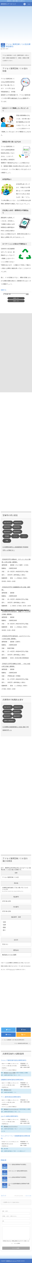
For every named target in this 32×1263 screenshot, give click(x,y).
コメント (12, 969)
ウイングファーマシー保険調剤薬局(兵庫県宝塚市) (15, 1137)
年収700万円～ (8, 522)
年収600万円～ (18, 522)
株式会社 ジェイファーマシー (10, 1126)
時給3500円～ (7, 531)
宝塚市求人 (16, 300)
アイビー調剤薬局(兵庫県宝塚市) (21, 1043)
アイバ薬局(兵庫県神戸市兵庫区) (17, 1164)
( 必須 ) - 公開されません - (9, 1216)
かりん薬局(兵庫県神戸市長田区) (17, 1177)
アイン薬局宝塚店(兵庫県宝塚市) (11, 1097)
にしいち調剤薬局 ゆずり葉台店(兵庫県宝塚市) (14, 1039)
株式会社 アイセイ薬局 (19, 98)
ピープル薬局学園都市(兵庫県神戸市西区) (19, 1184)
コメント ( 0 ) (28, 1195)
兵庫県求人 (16, 298)
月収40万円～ (17, 527)
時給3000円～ (17, 531)
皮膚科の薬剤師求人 (9, 720)
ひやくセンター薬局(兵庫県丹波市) (18, 1171)
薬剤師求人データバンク (8, 4)
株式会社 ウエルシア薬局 (9, 1072)
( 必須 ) (5, 1211)
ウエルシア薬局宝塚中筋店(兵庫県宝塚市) (13, 1060)
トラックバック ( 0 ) (18, 1195)
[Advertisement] (14, 476)
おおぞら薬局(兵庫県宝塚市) (9, 1116)
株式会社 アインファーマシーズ (11, 1109)
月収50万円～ (7, 527)
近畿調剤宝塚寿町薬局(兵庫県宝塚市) (12, 1079)
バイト (24, 536)
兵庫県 (3, 48)
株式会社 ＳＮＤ (7, 1089)
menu (29, 4)
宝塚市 (6, 48)
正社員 (7, 536)
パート (15, 536)
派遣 (7, 540)
